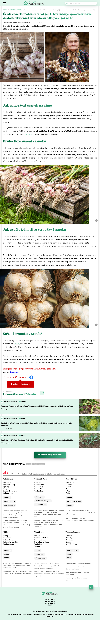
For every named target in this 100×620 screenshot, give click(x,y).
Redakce (50, 601)
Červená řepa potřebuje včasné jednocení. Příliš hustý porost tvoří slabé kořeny (37, 406)
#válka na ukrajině (43, 501)
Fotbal (68, 487)
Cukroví (69, 536)
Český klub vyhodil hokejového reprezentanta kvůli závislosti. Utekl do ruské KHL (80, 513)
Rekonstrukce (9, 540)
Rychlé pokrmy (72, 544)
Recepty (69, 542)
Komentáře (39, 485)
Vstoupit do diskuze (21, 384)
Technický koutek (10, 491)
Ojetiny (6, 487)
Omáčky (69, 538)
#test (38, 551)
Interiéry (6, 538)
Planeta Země (40, 540)
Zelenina (41, 464)
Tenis (68, 493)
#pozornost (40, 558)
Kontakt (50, 599)
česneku (28, 134)
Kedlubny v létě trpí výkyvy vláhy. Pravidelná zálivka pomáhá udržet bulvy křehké (37, 440)
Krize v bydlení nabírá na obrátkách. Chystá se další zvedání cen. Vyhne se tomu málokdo (17, 566)
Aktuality (7, 482)
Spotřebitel (39, 489)
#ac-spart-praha (74, 501)
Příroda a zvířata (41, 542)
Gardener (14, 372)
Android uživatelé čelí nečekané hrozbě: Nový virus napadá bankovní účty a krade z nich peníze (48, 566)
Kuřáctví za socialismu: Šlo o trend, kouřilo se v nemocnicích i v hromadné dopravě (49, 574)
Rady (5, 489)
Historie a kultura (41, 538)
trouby (17, 344)
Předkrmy (70, 540)
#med (69, 558)
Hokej (68, 489)
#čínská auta (9, 501)
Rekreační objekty (10, 542)
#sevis (7, 497)
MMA (68, 491)
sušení (35, 464)
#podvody (39, 554)
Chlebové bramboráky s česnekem (79, 563)
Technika (38, 544)
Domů (5, 10)
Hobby (5, 536)
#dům (6, 554)
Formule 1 (70, 485)
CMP (50, 605)
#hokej (69, 505)
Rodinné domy (9, 544)
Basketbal (70, 482)
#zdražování (40, 504)
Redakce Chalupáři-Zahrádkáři (16, 22)
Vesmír (37, 546)
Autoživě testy (9, 485)
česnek (28, 464)
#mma (69, 497)
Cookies (50, 603)
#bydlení (7, 550)
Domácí (37, 482)
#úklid (6, 558)
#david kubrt (9, 505)
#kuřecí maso (72, 550)
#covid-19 (40, 497)
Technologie (39, 491)
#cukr (69, 554)
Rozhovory (38, 487)
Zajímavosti (8, 493)
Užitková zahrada (17, 10)
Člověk (37, 536)
